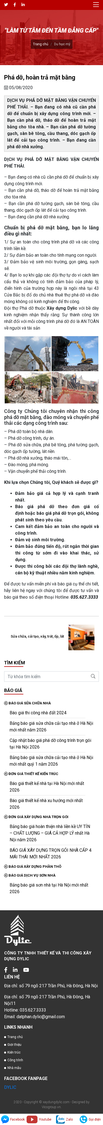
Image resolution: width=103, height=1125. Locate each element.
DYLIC (10, 1087)
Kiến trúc (14, 1052)
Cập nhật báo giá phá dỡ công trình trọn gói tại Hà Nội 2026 (50, 744)
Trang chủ (40, 44)
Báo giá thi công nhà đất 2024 (38, 712)
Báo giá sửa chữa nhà (29, 703)
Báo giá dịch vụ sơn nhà (31, 875)
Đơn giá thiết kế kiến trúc (33, 774)
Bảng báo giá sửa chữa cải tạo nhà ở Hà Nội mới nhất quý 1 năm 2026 (51, 761)
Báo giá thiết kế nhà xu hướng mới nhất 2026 (46, 804)
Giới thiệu (14, 1045)
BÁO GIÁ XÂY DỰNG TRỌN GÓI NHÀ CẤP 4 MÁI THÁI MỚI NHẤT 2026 (50, 853)
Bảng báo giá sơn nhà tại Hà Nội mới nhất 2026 (49, 888)
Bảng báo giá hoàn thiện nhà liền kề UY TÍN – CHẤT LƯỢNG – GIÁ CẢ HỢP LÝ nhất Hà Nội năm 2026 (50, 833)
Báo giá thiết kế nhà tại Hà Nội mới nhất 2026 (47, 787)
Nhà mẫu (14, 1068)
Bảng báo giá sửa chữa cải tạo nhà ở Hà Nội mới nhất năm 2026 (51, 727)
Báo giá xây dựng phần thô (34, 866)
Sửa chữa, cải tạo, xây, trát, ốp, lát (37, 636)
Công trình (15, 1060)
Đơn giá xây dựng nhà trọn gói (38, 817)
